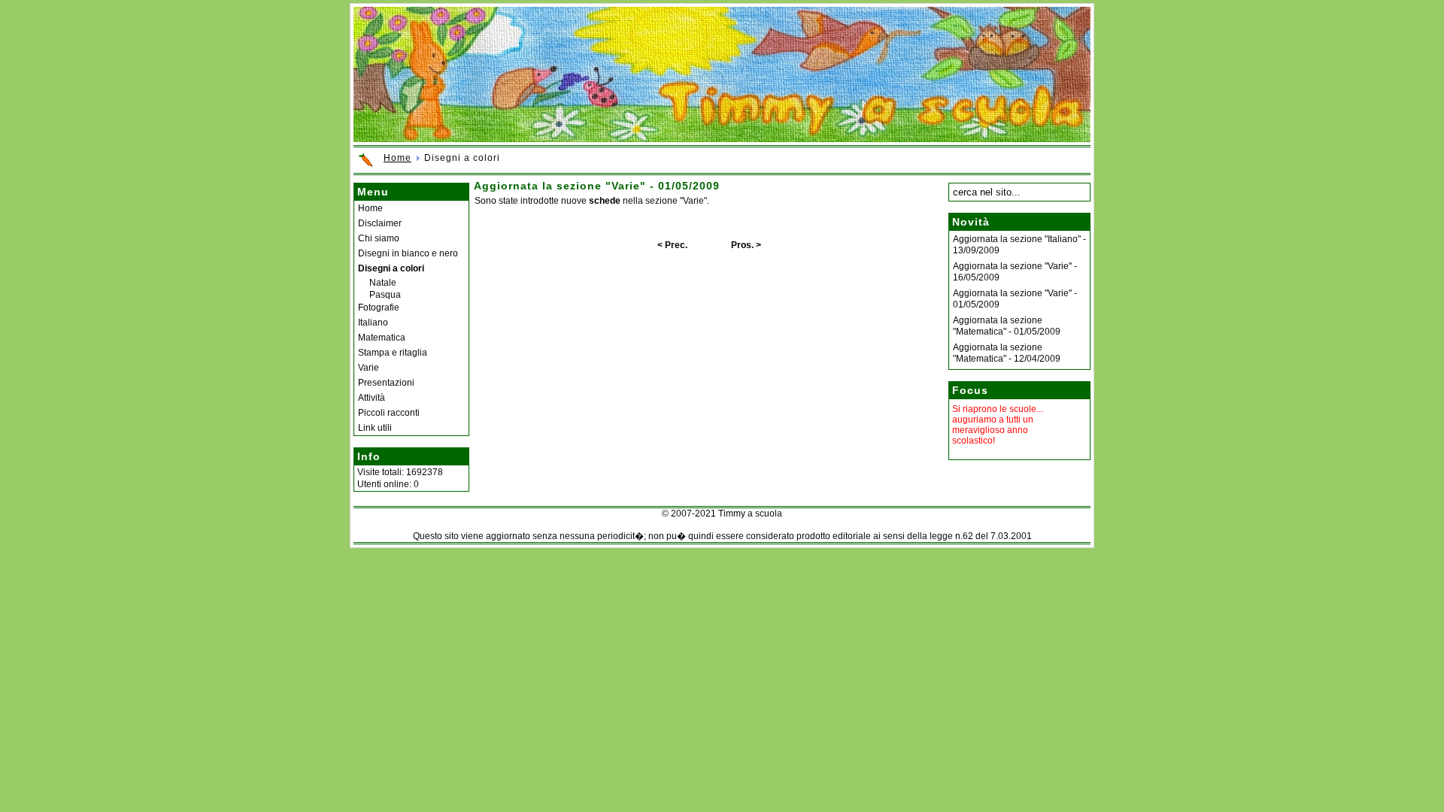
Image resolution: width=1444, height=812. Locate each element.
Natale (382, 282)
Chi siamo (378, 238)
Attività (371, 397)
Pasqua (385, 294)
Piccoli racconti (389, 413)
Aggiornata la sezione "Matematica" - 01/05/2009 (1006, 326)
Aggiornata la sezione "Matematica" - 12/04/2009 (1006, 353)
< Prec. (672, 245)
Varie (368, 367)
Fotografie (378, 307)
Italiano (373, 322)
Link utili (375, 428)
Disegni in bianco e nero (408, 253)
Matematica (381, 337)
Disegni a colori (391, 268)
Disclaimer (380, 223)
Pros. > (746, 245)
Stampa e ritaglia (392, 352)
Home (397, 158)
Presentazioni (386, 382)
